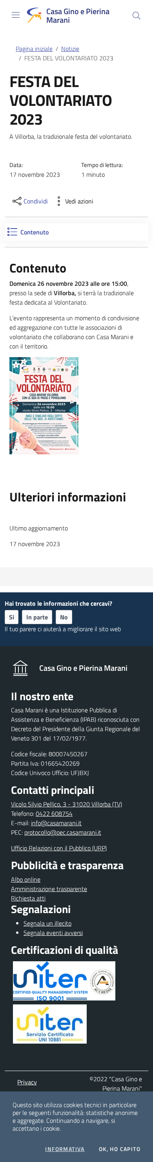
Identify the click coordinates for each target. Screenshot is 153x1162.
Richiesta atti (28, 898)
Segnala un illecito (47, 923)
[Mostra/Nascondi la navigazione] (15, 15)
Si (11, 617)
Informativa (64, 1149)
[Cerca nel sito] (136, 15)
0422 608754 (54, 813)
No (64, 617)
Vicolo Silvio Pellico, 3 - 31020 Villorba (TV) (66, 804)
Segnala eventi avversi (53, 932)
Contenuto (34, 232)
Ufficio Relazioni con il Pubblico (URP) (59, 848)
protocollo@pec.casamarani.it (62, 832)
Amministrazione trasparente (49, 888)
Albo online (25, 879)
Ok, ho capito (119, 1149)
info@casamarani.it (56, 823)
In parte (37, 617)
